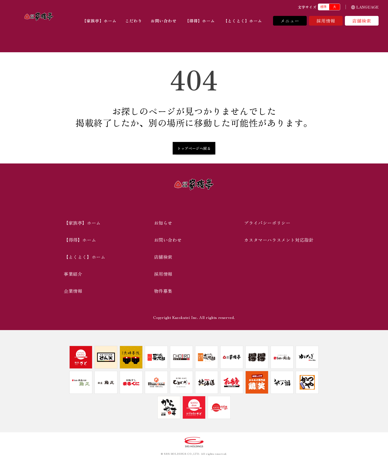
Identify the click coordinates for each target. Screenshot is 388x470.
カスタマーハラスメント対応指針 (278, 240)
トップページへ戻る (194, 148)
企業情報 (73, 291)
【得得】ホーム (200, 21)
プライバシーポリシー (267, 223)
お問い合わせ (163, 21)
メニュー (290, 20)
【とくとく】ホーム (242, 21)
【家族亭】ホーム (99, 21)
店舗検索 (361, 20)
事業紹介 (73, 274)
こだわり (133, 21)
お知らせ (163, 223)
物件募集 (163, 291)
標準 (323, 7)
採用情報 (325, 20)
